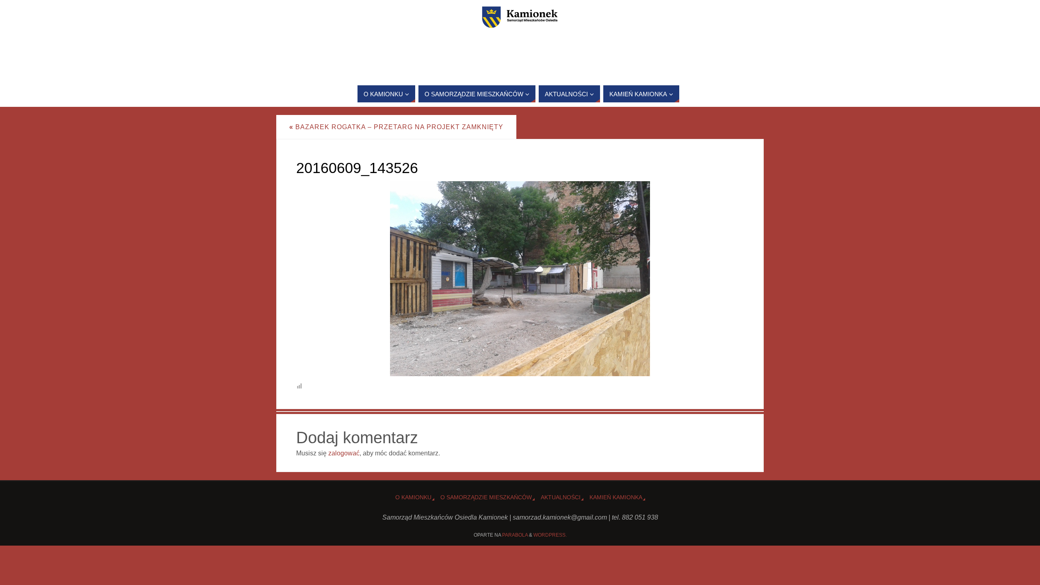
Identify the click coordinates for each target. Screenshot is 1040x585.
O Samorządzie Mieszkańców (486, 497)
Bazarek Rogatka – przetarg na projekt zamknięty (396, 127)
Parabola (515, 535)
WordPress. (550, 535)
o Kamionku (413, 497)
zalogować (344, 453)
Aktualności (561, 497)
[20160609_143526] (520, 278)
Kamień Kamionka (615, 497)
